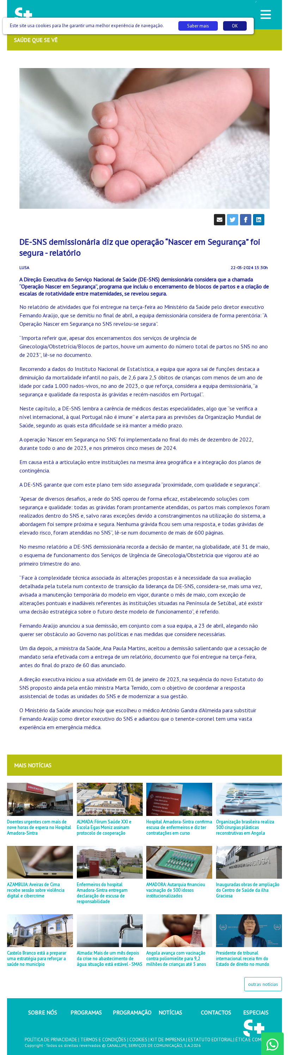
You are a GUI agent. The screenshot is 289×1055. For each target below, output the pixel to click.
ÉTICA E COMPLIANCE (256, 1040)
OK (235, 26)
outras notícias (263, 984)
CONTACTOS (216, 1012)
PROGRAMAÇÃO (132, 1012)
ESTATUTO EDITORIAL (210, 1040)
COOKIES (138, 1040)
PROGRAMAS (86, 1012)
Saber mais (198, 26)
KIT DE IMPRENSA (167, 1040)
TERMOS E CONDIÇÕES (103, 1040)
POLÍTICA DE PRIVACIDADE (51, 1040)
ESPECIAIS (256, 1012)
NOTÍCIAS (170, 1012)
